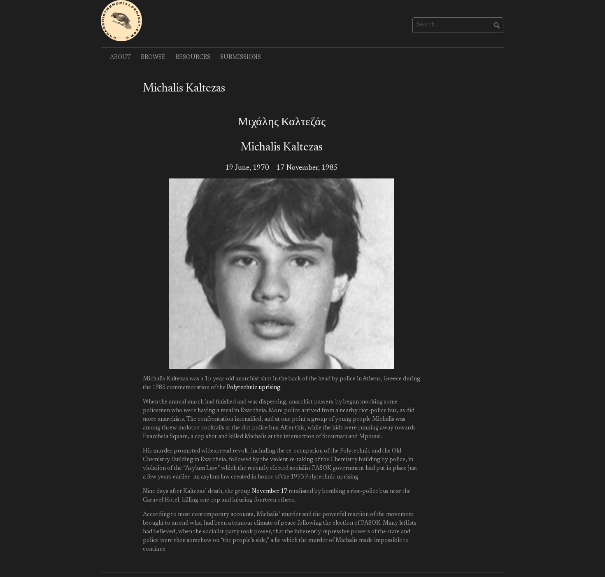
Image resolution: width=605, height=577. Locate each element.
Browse (153, 58)
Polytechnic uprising (253, 388)
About (120, 58)
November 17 (269, 492)
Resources (192, 58)
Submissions (240, 58)
